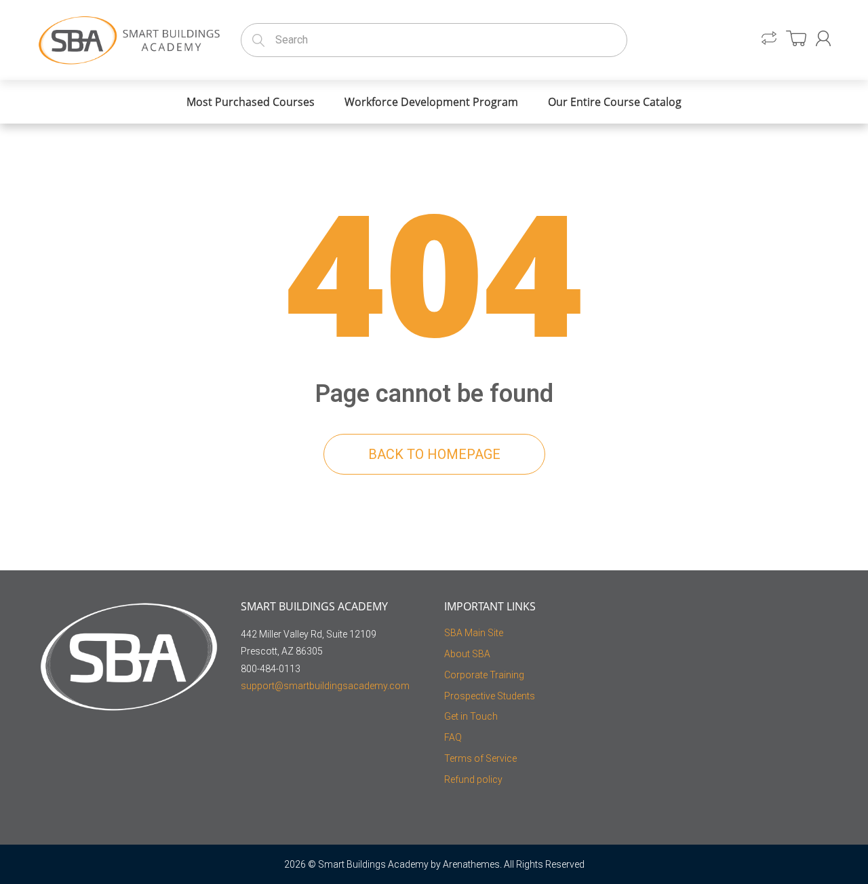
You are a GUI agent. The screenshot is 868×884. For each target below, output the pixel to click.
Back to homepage (434, 454)
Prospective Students (489, 695)
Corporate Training (484, 674)
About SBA (467, 653)
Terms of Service (480, 758)
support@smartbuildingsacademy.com (325, 685)
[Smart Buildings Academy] (128, 37)
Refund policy (473, 779)
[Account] (823, 38)
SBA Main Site (473, 632)
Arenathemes (471, 864)
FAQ (453, 737)
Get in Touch (471, 716)
